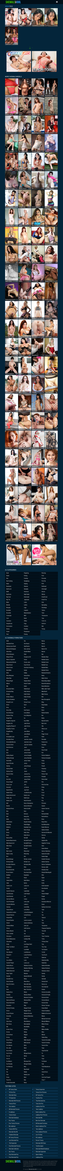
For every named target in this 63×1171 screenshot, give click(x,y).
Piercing (44, 573)
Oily (42, 726)
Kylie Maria (27, 880)
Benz (7, 835)
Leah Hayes (27, 893)
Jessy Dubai (27, 779)
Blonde (8, 605)
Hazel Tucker (27, 683)
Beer (7, 814)
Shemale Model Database (42, 1148)
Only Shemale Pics (13, 1154)
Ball (7, 803)
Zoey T (43, 1080)
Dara (7, 989)
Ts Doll (43, 952)
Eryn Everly (9, 1053)
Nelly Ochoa (45, 678)
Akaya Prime (9, 657)
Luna (25, 960)
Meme (25, 1018)
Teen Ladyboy (39, 1109)
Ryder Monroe (45, 827)
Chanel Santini (10, 920)
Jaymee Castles (28, 744)
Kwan (25, 877)
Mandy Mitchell (28, 976)
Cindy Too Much (10, 947)
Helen (25, 686)
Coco (7, 957)
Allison (8, 683)
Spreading (44, 605)
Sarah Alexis (45, 848)
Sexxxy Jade (45, 867)
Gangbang (26, 581)
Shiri (43, 875)
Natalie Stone (45, 670)
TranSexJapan (39, 1146)
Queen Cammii (45, 808)
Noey (43, 707)
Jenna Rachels (28, 758)
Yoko (43, 1056)
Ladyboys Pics (39, 1157)
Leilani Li (26, 904)
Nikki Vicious (45, 694)
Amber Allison (10, 696)
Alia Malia (8, 670)
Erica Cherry (9, 1040)
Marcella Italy (27, 984)
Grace (25, 659)
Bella (7, 819)
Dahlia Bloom (9, 965)
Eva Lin (8, 1058)
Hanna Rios (27, 675)
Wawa (43, 1016)
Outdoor (26, 626)
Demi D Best (9, 997)
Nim (43, 696)
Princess (44, 803)
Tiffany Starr (45, 941)
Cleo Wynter (9, 952)
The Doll (44, 931)
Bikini (7, 602)
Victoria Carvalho (46, 992)
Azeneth (8, 787)
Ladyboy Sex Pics (40, 1106)
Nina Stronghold (46, 699)
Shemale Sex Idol (33, 1169)
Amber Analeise (10, 699)
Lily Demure (27, 936)
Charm (8, 923)
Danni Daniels (9, 981)
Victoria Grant (45, 997)
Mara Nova (27, 981)
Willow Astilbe (45, 1029)
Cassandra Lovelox (11, 912)
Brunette (8, 613)
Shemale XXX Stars (41, 1143)
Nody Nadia (44, 704)
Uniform (44, 623)
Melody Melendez (28, 1016)
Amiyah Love (9, 702)
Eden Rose (9, 1021)
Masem (26, 1002)
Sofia (43, 883)
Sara (43, 845)
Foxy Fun (8, 1080)
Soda (43, 880)
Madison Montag (28, 968)
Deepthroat (9, 623)
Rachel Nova (45, 816)
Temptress (44, 925)
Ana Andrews (9, 712)
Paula (43, 763)
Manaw (26, 973)
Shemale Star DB (13, 1132)
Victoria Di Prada (46, 994)
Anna (7, 734)
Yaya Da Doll (45, 1050)
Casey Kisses (9, 909)
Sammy (44, 835)
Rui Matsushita (45, 824)
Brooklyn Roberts (10, 864)
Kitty (25, 867)
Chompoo (8, 936)
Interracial (26, 597)
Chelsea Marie (10, 925)
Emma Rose (9, 1034)
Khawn (25, 848)
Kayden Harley (27, 821)
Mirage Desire (27, 1053)
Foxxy (7, 1077)
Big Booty (8, 594)
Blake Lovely (9, 853)
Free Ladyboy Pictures (41, 1132)
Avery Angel (9, 782)
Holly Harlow (27, 691)
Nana (25, 1082)
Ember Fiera (9, 1029)
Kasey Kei (26, 816)
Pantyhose (27, 631)
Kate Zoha (26, 819)
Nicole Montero (45, 686)
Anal (7, 573)
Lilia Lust (26, 925)
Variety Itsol (45, 981)
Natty (43, 675)
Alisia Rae (8, 678)
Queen (43, 806)
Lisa (25, 941)
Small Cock (44, 597)
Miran (25, 1056)
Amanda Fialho (10, 688)
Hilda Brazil (27, 688)
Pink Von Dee (45, 784)
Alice (7, 673)
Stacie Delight (45, 893)
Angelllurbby (9, 731)
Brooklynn (8, 867)
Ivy (24, 718)
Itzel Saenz (27, 710)
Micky (25, 1032)
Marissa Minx (27, 1000)
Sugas (43, 896)
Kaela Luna (27, 795)
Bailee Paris (9, 792)
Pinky (43, 787)
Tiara (43, 933)
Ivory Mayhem (27, 715)
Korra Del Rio (27, 869)
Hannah (26, 678)
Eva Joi (8, 1056)
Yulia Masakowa (46, 1066)
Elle (7, 1026)
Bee (7, 811)
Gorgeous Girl (27, 657)
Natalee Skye (45, 657)
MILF (25, 615)
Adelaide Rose (10, 643)
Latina (25, 605)
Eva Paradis (9, 1064)
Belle (7, 829)
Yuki (43, 1064)
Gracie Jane (27, 662)
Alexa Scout (9, 665)
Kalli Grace (26, 798)
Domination (9, 626)
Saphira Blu (44, 840)
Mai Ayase (26, 970)
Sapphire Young (46, 843)
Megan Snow (27, 1010)
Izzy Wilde (26, 720)
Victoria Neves (45, 1000)
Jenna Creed (27, 752)
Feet (7, 634)
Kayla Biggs (27, 824)
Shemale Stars (12, 1095)
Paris (43, 747)
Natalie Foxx (45, 665)
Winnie (43, 1034)
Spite (43, 891)
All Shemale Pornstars (41, 1123)
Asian (7, 575)
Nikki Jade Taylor (46, 688)
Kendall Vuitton (28, 845)
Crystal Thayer (10, 962)
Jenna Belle (27, 750)
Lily (25, 933)
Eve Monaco (9, 1066)
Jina (25, 784)
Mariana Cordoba (28, 997)
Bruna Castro (9, 872)
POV (43, 583)
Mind (25, 1048)
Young (43, 629)
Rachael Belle (45, 814)
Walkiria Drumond (46, 1013)
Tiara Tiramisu (45, 936)
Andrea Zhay (9, 715)
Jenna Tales (27, 760)
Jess (25, 768)
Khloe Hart (26, 851)
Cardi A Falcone (10, 891)
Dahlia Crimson (10, 968)
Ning (43, 702)
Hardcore (26, 591)
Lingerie (26, 610)
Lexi (25, 917)
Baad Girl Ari (9, 790)
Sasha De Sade (45, 853)
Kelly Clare (26, 832)
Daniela (8, 976)
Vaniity (43, 973)
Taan (43, 909)
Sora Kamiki (45, 888)
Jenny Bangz (27, 766)
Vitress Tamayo (46, 1005)
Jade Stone (27, 723)
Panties (26, 629)
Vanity (43, 976)
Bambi (8, 806)
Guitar (25, 670)
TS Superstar (12, 1098)
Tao (43, 920)
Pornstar (44, 578)
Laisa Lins (26, 885)
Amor (7, 704)
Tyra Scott (44, 955)
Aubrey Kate (9, 768)
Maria (25, 992)
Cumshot (8, 621)
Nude (25, 618)
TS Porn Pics (12, 1092)
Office (25, 621)
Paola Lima (44, 742)
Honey (25, 699)
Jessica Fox (27, 774)
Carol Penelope (10, 901)
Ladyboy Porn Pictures (41, 1115)
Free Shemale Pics (13, 1157)
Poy (43, 800)
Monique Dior (27, 1061)
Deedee (8, 994)
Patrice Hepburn (46, 755)
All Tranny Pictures (13, 1137)
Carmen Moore (10, 899)
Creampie (8, 615)
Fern (7, 1074)
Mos (25, 1066)
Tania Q (44, 917)
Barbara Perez (10, 808)
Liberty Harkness (28, 923)
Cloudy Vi (8, 955)
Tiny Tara (44, 947)
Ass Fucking (9, 581)
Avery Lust (9, 784)
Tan (43, 915)
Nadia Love (27, 1074)
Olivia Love (44, 728)
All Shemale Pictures (14, 1109)
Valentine (44, 962)
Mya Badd (26, 1069)
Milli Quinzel (27, 1042)
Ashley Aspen (9, 755)
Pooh (43, 795)
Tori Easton (44, 949)
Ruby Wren (44, 821)
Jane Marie (27, 731)
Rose (43, 819)
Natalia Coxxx (45, 662)
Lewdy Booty (27, 915)
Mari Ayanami (27, 986)
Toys (43, 618)
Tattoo (43, 610)
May (25, 1005)
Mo (25, 1058)
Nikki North (44, 691)
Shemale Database (14, 1117)
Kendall (26, 837)
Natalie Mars (45, 667)
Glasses (26, 586)
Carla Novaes (9, 893)
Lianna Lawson (28, 920)
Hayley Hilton (27, 680)
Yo (42, 1053)
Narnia (43, 651)
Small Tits (44, 599)
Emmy (8, 1037)
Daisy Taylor (9, 973)
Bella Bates (9, 821)
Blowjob (8, 607)
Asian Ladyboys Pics (41, 1126)
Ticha (43, 939)
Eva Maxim (9, 1061)
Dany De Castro (10, 984)
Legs (25, 607)
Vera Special (45, 986)
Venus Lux (44, 984)
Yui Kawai (44, 1061)
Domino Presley (10, 1008)
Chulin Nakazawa (10, 939)
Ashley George (10, 758)
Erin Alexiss (9, 1045)
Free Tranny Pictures (14, 1123)
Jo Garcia (26, 787)
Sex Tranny (12, 1151)
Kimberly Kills (27, 864)
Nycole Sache (45, 720)
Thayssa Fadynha (46, 928)
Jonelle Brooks (28, 792)
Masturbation (27, 613)
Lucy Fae (26, 957)
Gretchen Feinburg (28, 667)
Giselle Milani (27, 651)
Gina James (27, 649)
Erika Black (9, 1042)
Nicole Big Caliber (46, 680)
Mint (25, 1050)
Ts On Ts (44, 621)
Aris (7, 752)
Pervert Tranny (39, 1140)
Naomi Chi (44, 649)
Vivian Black (45, 1008)
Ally (7, 686)
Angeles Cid (9, 723)
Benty (7, 832)
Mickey (26, 1029)
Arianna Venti (9, 744)
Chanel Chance (10, 915)
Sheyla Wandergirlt (46, 872)
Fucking (26, 578)
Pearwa (44, 771)
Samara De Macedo (47, 832)
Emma (8, 1032)
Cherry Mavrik (9, 931)
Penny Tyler (45, 774)
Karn (25, 811)
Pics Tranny (12, 1120)
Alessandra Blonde (11, 662)
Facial (7, 631)
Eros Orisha (9, 1050)
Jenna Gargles (27, 755)
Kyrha (25, 883)
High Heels (26, 594)
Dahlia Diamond (10, 970)
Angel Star (9, 718)
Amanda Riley (10, 691)
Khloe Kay (26, 853)
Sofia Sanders (45, 885)
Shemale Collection (14, 1148)
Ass (7, 578)
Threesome (45, 615)
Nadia (25, 1072)
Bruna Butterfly (10, 869)
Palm (43, 736)
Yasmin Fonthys (46, 1042)
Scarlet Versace (46, 859)
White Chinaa (45, 1024)
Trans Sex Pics (39, 1103)
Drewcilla (8, 1016)
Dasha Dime (9, 992)
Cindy (7, 944)
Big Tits (8, 599)
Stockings (44, 607)
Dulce (7, 1018)
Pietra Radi (44, 779)
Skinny (43, 594)
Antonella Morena (11, 742)
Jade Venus (27, 726)
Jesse (25, 771)
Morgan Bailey (27, 1064)
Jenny (25, 763)
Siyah (43, 877)
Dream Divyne (10, 1013)
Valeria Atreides (46, 965)
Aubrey (8, 766)
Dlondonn (8, 1005)
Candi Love (9, 885)
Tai (42, 912)
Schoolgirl (44, 589)
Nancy (43, 641)
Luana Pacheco (28, 955)
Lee (25, 896)
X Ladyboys (12, 1112)
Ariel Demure (9, 747)
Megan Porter (27, 1008)
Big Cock (8, 597)
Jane (25, 728)
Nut (42, 715)
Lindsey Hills (27, 939)
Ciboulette (9, 941)
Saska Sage (45, 856)
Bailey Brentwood (10, 795)
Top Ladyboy (12, 1106)
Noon (43, 710)
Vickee (43, 989)
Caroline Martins (10, 904)
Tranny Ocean (12, 1115)
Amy (7, 707)
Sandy (43, 837)
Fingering (26, 573)
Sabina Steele (45, 829)
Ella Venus (9, 1024)
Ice (24, 707)
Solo (43, 602)
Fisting (25, 575)
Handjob (26, 589)
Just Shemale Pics (13, 1140)
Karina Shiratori (28, 806)
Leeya (25, 899)
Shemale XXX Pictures (14, 1100)
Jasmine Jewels (28, 739)
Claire (7, 949)
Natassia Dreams (46, 673)
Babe (7, 583)
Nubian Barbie (45, 712)
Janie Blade (27, 734)
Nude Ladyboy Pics (40, 1112)
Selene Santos (45, 861)
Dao (7, 986)
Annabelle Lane (10, 736)
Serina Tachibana (46, 864)
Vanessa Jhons (46, 970)
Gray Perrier (27, 665)
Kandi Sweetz (27, 800)
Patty (43, 760)
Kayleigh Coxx (27, 827)
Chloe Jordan (9, 933)
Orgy (25, 623)
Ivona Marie (27, 712)
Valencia (44, 957)
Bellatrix (8, 827)
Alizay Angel (9, 680)
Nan (25, 1080)
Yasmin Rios (45, 1045)
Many (25, 978)
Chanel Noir (9, 917)
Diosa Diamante (10, 1002)
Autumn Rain (9, 774)
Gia (25, 641)
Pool (43, 575)
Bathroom (9, 589)
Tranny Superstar (40, 1089)
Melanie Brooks (28, 1013)
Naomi (43, 646)
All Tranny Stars (13, 1089)
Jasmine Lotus (28, 742)
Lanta (25, 888)
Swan (43, 904)
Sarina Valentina (46, 851)
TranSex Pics (39, 1098)
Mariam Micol (27, 994)
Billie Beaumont (10, 843)
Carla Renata (9, 896)
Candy (8, 888)
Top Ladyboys (39, 1129)
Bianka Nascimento (11, 840)
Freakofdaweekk (10, 1082)
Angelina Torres (10, 728)
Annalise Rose (10, 739)
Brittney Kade (9, 861)
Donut (7, 1010)
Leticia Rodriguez (28, 912)
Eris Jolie (8, 1048)
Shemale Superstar (41, 1151)
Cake (7, 883)
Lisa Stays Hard (28, 944)
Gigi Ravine (27, 646)
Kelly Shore (27, 835)
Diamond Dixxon (10, 1000)
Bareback (8, 586)
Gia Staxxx (26, 643)
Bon (7, 856)
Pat (42, 752)
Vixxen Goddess (46, 1010)
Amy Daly (8, 710)
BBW (7, 591)
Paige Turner (45, 734)
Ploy (43, 790)
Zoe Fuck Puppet (46, 1077)
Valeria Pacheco (46, 968)
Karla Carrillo (27, 808)
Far (7, 1072)
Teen (43, 613)
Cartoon (8, 907)
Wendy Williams (46, 1021)
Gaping (26, 583)
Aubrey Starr (9, 771)
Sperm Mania (39, 1154)
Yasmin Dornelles (46, 1040)
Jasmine (26, 736)
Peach (43, 766)
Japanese (26, 599)
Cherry (8, 928)
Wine (43, 1032)
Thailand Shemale (13, 1134)
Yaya (43, 1048)
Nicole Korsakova (46, 683)
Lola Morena (27, 952)
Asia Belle (8, 760)
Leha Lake (26, 901)
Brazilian (8, 610)
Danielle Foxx (9, 978)
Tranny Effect (12, 1103)
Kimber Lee (27, 861)
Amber (8, 694)
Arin (7, 750)
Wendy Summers (46, 1018)
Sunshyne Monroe (46, 901)
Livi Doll (26, 947)
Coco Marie (9, 960)
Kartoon (26, 814)
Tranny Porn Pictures (41, 1092)
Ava (7, 776)
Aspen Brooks (10, 763)
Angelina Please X (11, 726)
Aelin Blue (8, 651)
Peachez (44, 768)
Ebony (8, 629)
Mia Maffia (26, 1026)
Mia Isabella (27, 1024)
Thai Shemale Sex (40, 1100)
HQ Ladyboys (39, 1137)
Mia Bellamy (27, 1021)
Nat (42, 654)
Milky (25, 1037)
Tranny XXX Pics (13, 1129)
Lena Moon (27, 909)
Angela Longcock (10, 720)
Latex (25, 602)
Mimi (25, 1045)
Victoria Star (45, 1002)
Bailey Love (9, 800)
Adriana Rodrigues (11, 649)
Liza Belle (26, 949)
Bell (7, 816)
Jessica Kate (27, 776)
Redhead (44, 586)
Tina (43, 944)
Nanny (43, 643)
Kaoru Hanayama (28, 803)
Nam (25, 1077)
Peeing (26, 634)
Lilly (25, 931)
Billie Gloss (9, 845)
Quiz (43, 811)
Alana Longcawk (10, 659)
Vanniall (44, 978)
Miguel (25, 1034)
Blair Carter (9, 851)
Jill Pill (25, 782)
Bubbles (8, 875)
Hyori (25, 704)
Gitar (25, 654)
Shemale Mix (39, 1117)
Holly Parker (27, 694)
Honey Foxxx (27, 702)
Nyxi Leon (44, 723)
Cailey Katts (9, 880)
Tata (43, 923)
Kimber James (28, 859)
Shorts (43, 591)
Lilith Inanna (27, 928)
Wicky (43, 1026)
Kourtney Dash (28, 872)
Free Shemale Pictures (15, 1146)
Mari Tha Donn (28, 989)
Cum (7, 618)
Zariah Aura (45, 1072)
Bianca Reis (9, 837)
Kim (25, 856)
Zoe (43, 1074)
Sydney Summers (46, 907)
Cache (8, 877)
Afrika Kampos (10, 654)
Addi (7, 641)
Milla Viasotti (27, 1040)
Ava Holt (8, 779)
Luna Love (26, 962)
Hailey (25, 673)
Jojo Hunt (26, 790)
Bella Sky (8, 824)
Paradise (44, 744)
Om (42, 731)
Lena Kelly (26, 907)
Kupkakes (26, 875)
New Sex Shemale (40, 1120)
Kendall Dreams (28, 840)
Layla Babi (26, 891)
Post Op (44, 581)
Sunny (43, 899)
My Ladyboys (12, 1126)
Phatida (44, 776)
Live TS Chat (39, 1134)
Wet (43, 626)
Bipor (7, 848)
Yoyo (43, 1058)
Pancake (44, 739)
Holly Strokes (27, 696)
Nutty (43, 718)
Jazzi (25, 747)
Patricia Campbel (46, 758)
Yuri (43, 1069)
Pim (43, 782)
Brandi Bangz (9, 859)
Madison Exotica (28, 965)
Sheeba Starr (45, 869)
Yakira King (44, 1037)
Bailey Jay (9, 798)
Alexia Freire (9, 667)
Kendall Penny (27, 843)
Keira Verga (27, 829)
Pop (43, 798)
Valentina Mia (45, 960)
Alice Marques (10, 675)
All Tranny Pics (39, 1095)
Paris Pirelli (44, 750)
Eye (7, 1069)
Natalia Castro (45, 659)
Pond (43, 792)
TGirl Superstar (13, 1143)
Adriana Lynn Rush (11, 646)
